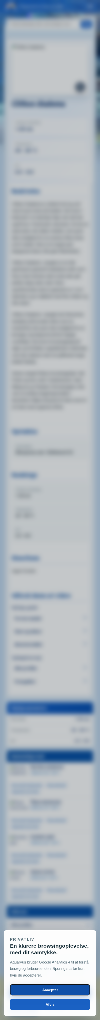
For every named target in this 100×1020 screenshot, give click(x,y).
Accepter (50, 990)
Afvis (50, 1004)
